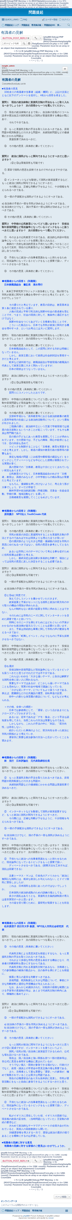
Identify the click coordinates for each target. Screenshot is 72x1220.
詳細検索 (29, 43)
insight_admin (8, 66)
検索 (24, 43)
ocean (51, 1218)
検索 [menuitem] (69, 25)
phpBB (26, 1216)
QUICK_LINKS (11, 19)
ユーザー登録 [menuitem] (51, 19)
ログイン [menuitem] (66, 19)
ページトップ (69, 1149)
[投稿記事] (3, 84)
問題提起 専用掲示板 (32, 1210)
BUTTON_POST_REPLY (15, 38)
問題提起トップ (12, 1210)
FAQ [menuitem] (25, 19)
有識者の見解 (12, 32)
